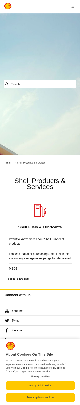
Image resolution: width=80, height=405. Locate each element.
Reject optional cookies (40, 397)
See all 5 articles (18, 278)
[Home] (8, 8)
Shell (8, 162)
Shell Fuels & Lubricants (40, 227)
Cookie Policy (29, 367)
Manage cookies (40, 376)
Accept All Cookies (40, 385)
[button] (40, 311)
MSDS (13, 268)
